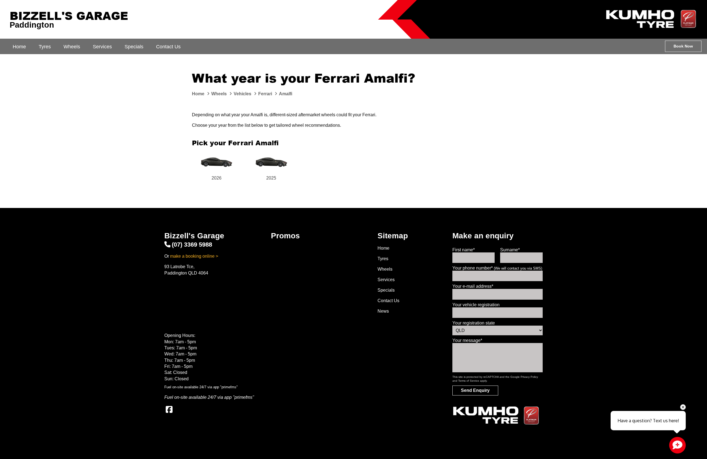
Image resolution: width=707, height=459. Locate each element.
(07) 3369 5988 (192, 244)
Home (19, 46)
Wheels (72, 46)
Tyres (45, 46)
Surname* (510, 249)
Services (102, 46)
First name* (463, 249)
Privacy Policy (529, 376)
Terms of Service (468, 380)
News (383, 311)
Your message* (467, 340)
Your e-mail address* (472, 286)
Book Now (683, 46)
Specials (134, 46)
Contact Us (168, 46)
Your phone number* (497, 268)
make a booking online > (194, 256)
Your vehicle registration (476, 304)
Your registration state (473, 323)
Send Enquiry (475, 390)
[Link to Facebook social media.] (169, 409)
